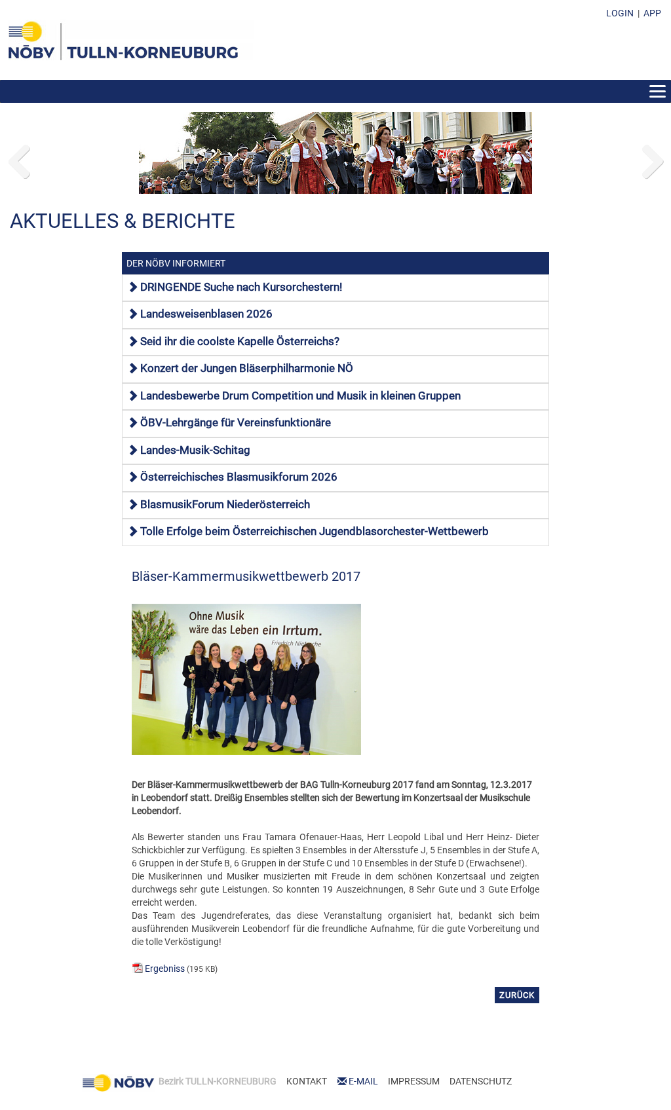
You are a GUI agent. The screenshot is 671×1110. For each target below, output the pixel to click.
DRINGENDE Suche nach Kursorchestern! (241, 286)
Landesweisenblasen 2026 (206, 313)
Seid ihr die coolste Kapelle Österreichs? (239, 341)
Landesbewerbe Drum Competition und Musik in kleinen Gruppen (300, 395)
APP (652, 13)
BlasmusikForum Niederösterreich (225, 504)
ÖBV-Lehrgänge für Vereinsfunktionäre (235, 422)
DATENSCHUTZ (481, 1081)
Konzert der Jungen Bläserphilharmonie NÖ (246, 368)
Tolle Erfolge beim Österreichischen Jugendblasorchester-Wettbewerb (314, 531)
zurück (517, 995)
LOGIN (620, 13)
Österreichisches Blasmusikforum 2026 (238, 476)
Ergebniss (165, 968)
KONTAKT (306, 1081)
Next (651, 158)
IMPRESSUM (414, 1081)
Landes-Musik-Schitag (195, 449)
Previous (20, 158)
